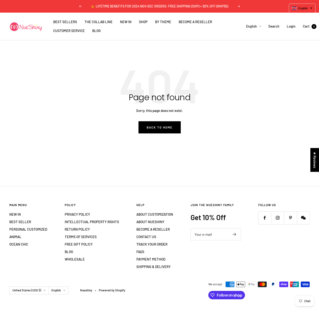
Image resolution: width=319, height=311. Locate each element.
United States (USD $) (26, 290)
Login (291, 26)
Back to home (160, 127)
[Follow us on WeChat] (303, 217)
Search (273, 26)
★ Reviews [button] (315, 160)
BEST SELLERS (65, 22)
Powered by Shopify (112, 290)
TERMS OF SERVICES (81, 237)
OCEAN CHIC (18, 244)
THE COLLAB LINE (99, 22)
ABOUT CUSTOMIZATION (154, 214)
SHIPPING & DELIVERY (153, 267)
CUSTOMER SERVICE (69, 31)
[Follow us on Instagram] (277, 217)
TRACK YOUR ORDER (151, 244)
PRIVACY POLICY (77, 214)
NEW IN (125, 22)
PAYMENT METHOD (150, 259)
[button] (302, 8)
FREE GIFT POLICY (79, 244)
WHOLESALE (75, 259)
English (251, 26)
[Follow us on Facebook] (264, 217)
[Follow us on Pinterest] (290, 217)
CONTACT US (146, 237)
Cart (309, 26)
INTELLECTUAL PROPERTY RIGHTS (92, 222)
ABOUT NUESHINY (150, 222)
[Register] (234, 234)
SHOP (143, 22)
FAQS (140, 252)
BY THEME (163, 22)
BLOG (96, 31)
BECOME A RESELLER (195, 22)
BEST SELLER (20, 222)
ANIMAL (15, 237)
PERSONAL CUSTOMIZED (28, 229)
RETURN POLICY (77, 229)
